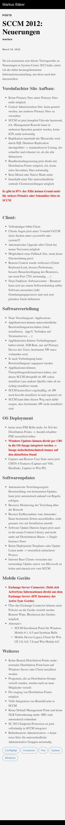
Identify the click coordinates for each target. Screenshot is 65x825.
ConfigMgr (11, 750)
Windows (10, 757)
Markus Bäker (13, 4)
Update (55, 750)
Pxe (43, 750)
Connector (29, 750)
